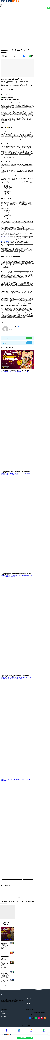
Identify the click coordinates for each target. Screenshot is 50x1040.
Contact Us (3, 1013)
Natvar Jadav (8, 55)
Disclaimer (3, 1015)
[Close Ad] (49, 1034)
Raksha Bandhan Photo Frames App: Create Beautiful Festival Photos (15, 370)
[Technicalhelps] (11, 3)
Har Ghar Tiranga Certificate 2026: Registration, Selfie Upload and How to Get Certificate (5, 974)
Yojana (27, 1001)
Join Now (29, 338)
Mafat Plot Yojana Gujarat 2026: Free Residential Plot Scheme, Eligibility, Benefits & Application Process (5, 955)
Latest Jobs (28, 1003)
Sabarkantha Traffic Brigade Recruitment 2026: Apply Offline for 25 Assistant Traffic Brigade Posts (5, 983)
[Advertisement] (25, 19)
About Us (3, 1011)
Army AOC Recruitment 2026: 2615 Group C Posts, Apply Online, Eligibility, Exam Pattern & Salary (5, 965)
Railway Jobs (28, 998)
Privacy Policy (4, 1016)
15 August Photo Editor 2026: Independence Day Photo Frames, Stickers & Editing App (4, 946)
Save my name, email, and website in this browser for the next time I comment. (18, 901)
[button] (1, 6)
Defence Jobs (28, 1000)
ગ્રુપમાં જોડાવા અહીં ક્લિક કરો (25, 1037)
